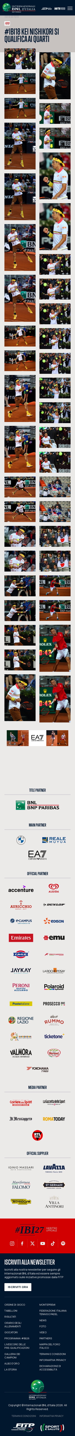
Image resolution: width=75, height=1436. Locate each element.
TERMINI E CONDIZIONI (52, 1354)
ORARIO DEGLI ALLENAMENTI (12, 1324)
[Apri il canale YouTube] (43, 1243)
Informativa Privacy (51, 1416)
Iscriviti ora (18, 1287)
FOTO (42, 1326)
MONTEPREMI (47, 1304)
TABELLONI (10, 1310)
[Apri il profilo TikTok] (53, 1243)
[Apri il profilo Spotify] (63, 1243)
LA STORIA (10, 1369)
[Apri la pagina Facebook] (22, 1243)
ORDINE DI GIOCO (14, 1304)
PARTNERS (45, 1338)
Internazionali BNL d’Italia (18, 7)
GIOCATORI (11, 1332)
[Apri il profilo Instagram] (12, 1243)
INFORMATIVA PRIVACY (52, 1360)
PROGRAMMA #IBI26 (16, 1338)
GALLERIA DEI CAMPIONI (12, 1355)
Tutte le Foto (11, 16)
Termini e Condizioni (24, 1416)
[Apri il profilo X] (33, 1243)
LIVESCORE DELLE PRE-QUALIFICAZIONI (16, 1346)
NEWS (43, 1320)
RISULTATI (10, 1316)
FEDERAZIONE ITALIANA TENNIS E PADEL (53, 1312)
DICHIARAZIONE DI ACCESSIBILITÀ (50, 1367)
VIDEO (43, 1332)
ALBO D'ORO (11, 1363)
